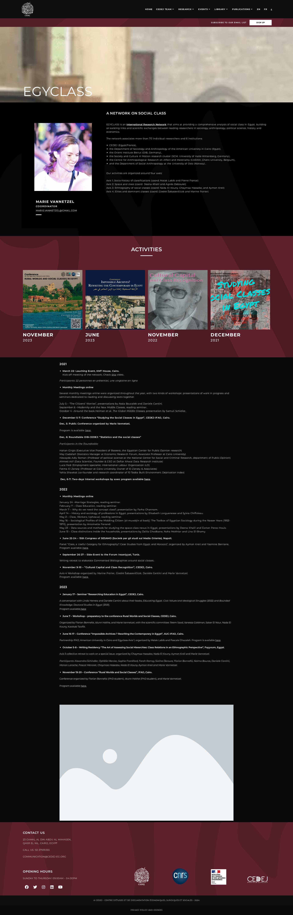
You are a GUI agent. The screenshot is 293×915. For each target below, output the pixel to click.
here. (84, 685)
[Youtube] (60, 887)
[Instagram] (43, 887)
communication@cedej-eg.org (44, 856)
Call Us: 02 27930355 (36, 849)
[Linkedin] (52, 887)
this (114, 374)
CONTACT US (34, 833)
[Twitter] (35, 887)
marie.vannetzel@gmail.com (56, 210)
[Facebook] (27, 887)
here (88, 430)
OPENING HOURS (38, 871)
